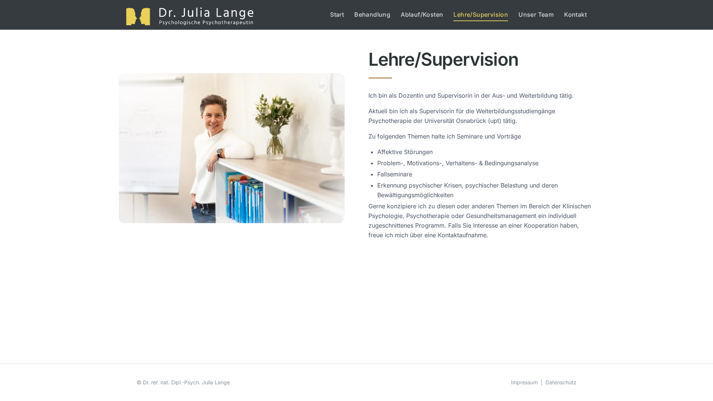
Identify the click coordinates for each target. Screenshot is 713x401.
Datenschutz (561, 382)
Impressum (524, 382)
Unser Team (536, 14)
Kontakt (575, 14)
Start (337, 14)
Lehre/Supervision (480, 14)
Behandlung (372, 14)
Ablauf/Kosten (422, 14)
